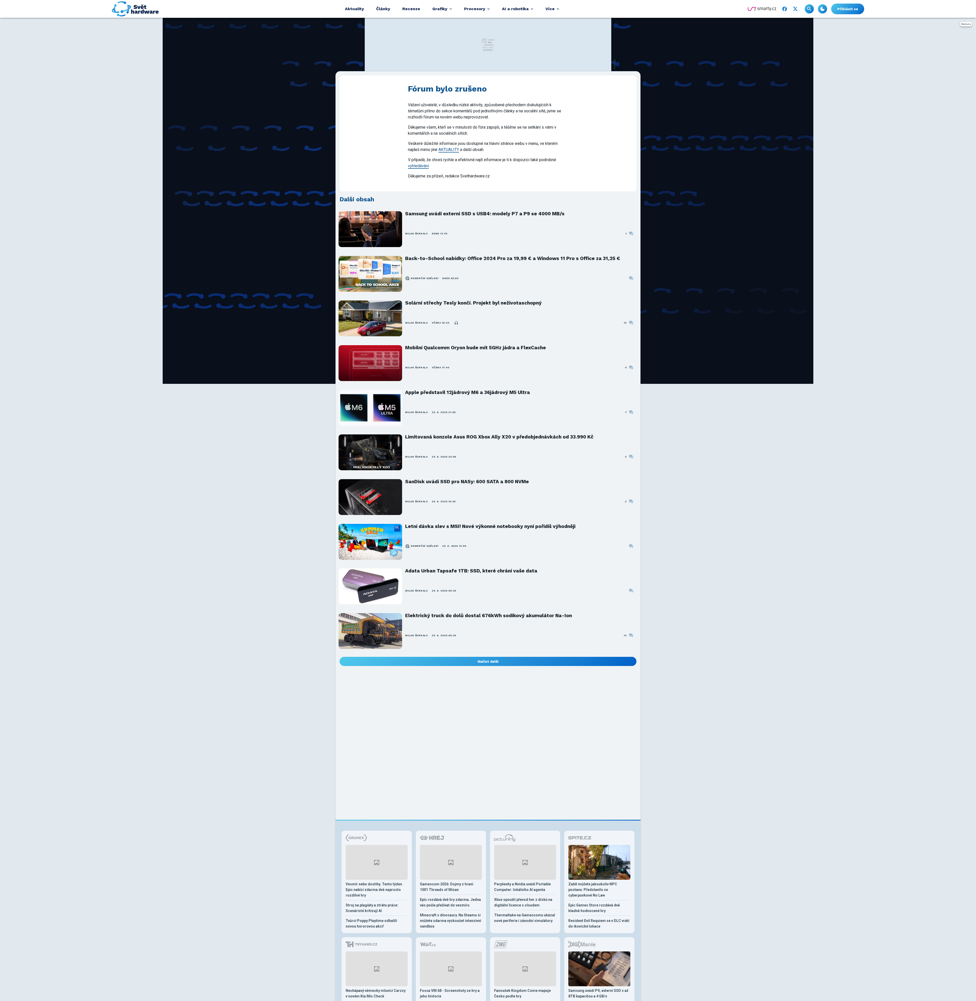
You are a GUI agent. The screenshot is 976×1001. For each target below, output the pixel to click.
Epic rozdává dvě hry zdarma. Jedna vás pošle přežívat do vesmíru (450, 902)
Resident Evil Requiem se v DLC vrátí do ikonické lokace (598, 923)
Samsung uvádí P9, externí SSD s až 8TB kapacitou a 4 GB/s (598, 993)
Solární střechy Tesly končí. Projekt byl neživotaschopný (473, 303)
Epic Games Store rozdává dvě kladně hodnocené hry (594, 908)
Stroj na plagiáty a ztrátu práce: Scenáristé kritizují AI (372, 908)
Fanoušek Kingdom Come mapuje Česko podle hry (522, 993)
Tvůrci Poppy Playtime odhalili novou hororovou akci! (371, 923)
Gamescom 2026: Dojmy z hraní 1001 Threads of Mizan (446, 887)
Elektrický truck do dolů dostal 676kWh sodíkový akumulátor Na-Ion (488, 615)
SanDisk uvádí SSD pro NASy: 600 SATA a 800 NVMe (467, 481)
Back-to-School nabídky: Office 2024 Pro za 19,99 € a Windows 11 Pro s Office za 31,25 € (512, 258)
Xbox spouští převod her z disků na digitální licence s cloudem (523, 902)
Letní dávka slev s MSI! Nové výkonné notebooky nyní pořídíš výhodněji (490, 526)
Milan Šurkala (416, 233)
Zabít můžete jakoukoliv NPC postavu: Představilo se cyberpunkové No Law (592, 889)
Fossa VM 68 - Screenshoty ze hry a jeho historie (450, 993)
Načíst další (488, 661)
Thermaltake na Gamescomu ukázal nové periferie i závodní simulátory (524, 918)
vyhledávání (418, 165)
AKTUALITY (448, 149)
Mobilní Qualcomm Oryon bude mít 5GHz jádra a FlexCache (475, 348)
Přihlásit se (847, 9)
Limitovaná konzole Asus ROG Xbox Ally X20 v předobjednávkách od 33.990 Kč (499, 437)
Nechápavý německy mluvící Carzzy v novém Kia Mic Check (376, 993)
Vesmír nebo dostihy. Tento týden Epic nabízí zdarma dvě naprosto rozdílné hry (374, 889)
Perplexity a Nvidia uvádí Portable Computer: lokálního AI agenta (522, 887)
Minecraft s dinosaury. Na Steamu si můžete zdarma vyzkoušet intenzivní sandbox (450, 920)
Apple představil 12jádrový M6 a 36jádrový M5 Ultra (467, 392)
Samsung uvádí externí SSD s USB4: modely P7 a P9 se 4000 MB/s (485, 214)
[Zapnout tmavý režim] (822, 8)
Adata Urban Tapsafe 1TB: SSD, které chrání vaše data (471, 571)
